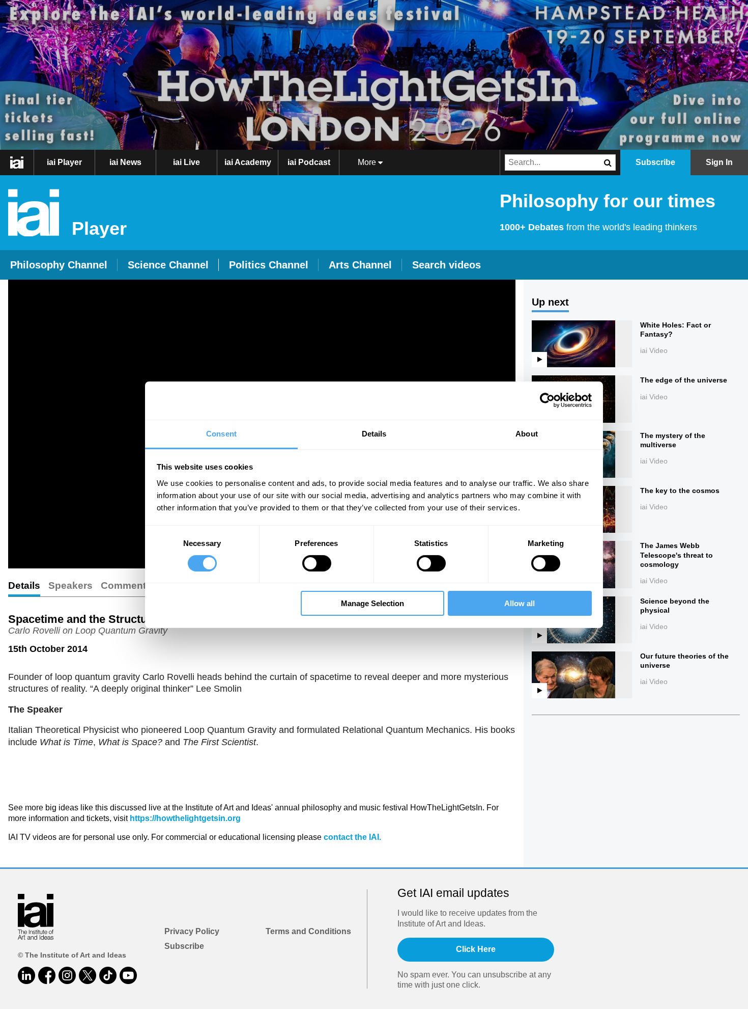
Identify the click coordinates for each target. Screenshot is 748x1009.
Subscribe (184, 946)
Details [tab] (374, 433)
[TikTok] (108, 975)
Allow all (519, 603)
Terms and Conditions (308, 931)
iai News (125, 162)
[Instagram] (67, 975)
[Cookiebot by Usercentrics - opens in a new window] (547, 400)
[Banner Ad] (374, 75)
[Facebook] (46, 975)
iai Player (64, 162)
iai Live (186, 162)
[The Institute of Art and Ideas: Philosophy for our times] (22, 162)
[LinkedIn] (26, 975)
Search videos (446, 264)
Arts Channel (360, 264)
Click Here (476, 949)
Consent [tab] (221, 433)
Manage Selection (372, 603)
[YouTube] (128, 975)
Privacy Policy (191, 931)
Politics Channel (268, 264)
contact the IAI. (352, 837)
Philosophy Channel (58, 264)
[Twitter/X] (87, 975)
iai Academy (247, 162)
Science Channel (168, 264)
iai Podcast (308, 162)
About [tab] (526, 433)
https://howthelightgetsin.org (185, 818)
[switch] (316, 563)
